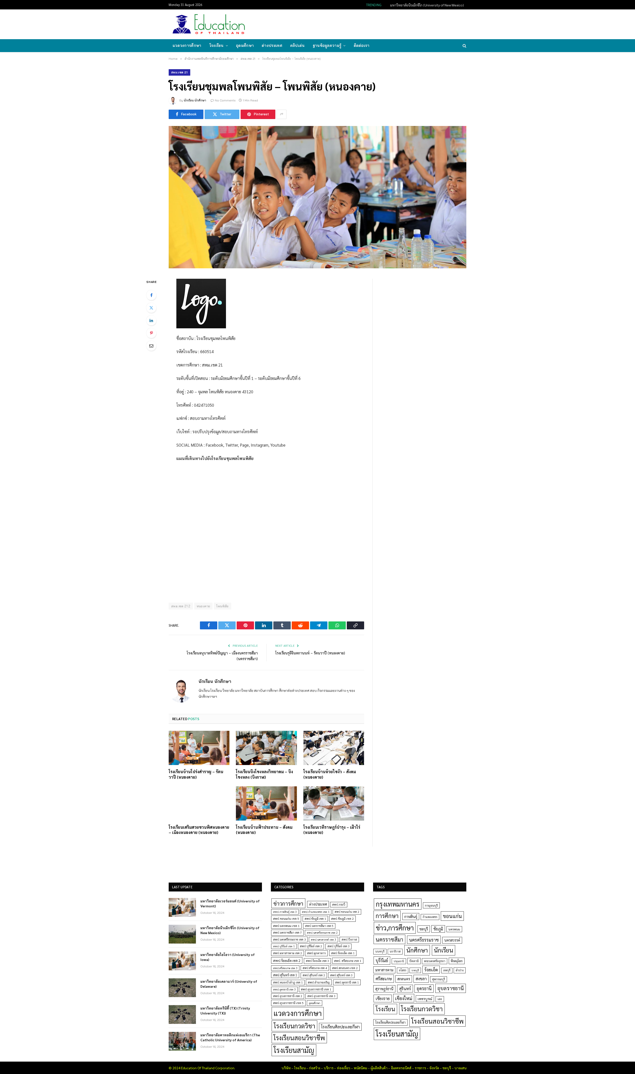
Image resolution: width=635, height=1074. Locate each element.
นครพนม (454, 929)
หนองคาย (203, 606)
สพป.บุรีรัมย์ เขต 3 (338, 946)
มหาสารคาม (384, 969)
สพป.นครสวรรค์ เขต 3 (323, 939)
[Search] (464, 45)
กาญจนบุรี (431, 905)
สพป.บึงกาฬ (349, 939)
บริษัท (286, 1068)
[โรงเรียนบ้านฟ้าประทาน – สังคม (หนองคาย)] (266, 803)
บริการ (328, 1068)
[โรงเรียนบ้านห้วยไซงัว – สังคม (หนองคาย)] (333, 748)
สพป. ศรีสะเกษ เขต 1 (347, 961)
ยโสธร (402, 970)
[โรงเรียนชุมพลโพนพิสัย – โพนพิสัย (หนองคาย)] (317, 197)
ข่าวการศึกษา (288, 903)
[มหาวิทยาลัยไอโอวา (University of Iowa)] (182, 960)
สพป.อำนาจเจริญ (319, 982)
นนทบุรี (379, 951)
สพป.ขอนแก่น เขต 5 (286, 919)
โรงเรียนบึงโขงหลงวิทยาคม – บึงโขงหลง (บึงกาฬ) (264, 774)
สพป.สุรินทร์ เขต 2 (314, 975)
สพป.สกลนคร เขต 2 (345, 968)
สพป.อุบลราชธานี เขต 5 (288, 1003)
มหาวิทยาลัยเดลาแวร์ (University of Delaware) (228, 983)
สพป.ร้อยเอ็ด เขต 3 (317, 961)
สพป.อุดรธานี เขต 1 (347, 982)
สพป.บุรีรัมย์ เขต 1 (284, 946)
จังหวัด (434, 1068)
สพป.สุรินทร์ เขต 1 (285, 975)
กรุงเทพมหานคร (397, 904)
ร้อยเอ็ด (431, 969)
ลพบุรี (446, 970)
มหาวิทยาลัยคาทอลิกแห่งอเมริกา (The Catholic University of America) (230, 1037)
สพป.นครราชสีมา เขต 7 (287, 932)
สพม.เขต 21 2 (180, 606)
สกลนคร (403, 978)
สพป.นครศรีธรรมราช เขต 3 (289, 939)
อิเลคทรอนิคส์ (401, 1068)
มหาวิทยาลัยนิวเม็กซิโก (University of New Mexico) (427, 5)
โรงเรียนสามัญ (294, 1050)
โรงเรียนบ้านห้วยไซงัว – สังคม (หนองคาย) (329, 774)
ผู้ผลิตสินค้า (379, 1068)
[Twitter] (151, 308)
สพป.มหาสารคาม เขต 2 (287, 953)
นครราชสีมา (389, 939)
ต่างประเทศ (272, 45)
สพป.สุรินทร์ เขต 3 (341, 975)
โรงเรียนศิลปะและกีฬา (340, 1026)
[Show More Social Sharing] (281, 114)
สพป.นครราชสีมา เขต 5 (319, 926)
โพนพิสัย (222, 606)
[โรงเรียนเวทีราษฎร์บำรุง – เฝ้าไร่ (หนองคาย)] (333, 803)
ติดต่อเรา (362, 45)
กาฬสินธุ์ (410, 916)
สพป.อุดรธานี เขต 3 (284, 989)
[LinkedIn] (151, 320)
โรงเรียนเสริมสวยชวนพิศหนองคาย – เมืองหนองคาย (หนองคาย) (199, 830)
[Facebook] (151, 295)
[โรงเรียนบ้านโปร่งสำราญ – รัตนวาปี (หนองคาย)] (199, 748)
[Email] (151, 346)
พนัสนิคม (360, 1068)
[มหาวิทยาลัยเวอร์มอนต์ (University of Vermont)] (182, 907)
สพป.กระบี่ (338, 904)
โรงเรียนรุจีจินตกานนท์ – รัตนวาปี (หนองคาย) (310, 652)
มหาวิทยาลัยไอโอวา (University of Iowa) (227, 957)
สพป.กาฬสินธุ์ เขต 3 (285, 911)
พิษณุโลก (457, 961)
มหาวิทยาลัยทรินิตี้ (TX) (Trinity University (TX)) (225, 1010)
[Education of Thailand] (209, 24)
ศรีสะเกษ (384, 978)
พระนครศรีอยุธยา (434, 961)
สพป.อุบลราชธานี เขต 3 (321, 996)
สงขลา (421, 978)
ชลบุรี (423, 928)
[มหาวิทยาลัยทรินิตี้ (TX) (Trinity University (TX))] (182, 1014)
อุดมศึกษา (245, 45)
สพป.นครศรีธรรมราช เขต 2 (322, 932)
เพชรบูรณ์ (425, 998)
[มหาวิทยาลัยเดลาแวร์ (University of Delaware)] (182, 987)
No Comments (225, 100)
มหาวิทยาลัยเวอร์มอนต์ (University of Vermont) (230, 903)
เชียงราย (383, 998)
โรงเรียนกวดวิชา (294, 1026)
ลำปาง (460, 970)
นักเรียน (443, 950)
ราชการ (420, 1068)
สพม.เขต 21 (179, 72)
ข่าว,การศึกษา (395, 927)
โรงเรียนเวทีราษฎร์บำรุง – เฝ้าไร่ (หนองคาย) (331, 830)
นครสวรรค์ (452, 940)
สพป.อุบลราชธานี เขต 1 (316, 989)
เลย (440, 999)
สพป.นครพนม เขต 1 (286, 926)
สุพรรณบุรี (438, 979)
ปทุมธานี (399, 961)
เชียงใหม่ (403, 998)
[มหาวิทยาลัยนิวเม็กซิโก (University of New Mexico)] (182, 934)
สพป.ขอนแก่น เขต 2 (347, 912)
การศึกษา (387, 915)
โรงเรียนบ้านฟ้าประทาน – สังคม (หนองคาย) (264, 830)
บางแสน (460, 1068)
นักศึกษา (417, 950)
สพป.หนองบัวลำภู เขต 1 (288, 982)
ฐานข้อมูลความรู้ (327, 45)
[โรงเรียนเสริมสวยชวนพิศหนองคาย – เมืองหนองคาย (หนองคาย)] (199, 803)
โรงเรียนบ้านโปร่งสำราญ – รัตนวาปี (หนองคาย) (196, 774)
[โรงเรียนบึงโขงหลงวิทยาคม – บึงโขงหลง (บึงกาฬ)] (266, 748)
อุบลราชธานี (450, 988)
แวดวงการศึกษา (187, 45)
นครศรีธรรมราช (424, 940)
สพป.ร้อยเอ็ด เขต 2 (286, 960)
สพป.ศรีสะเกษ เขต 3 (285, 968)
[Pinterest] (151, 333)
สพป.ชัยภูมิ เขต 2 (342, 919)
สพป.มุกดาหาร (316, 953)
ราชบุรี (415, 970)
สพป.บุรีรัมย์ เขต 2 (311, 946)
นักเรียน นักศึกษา (195, 100)
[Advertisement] (375, 24)
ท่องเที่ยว (343, 1068)
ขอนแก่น (452, 916)
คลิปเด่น (297, 45)
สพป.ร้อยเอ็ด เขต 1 (342, 953)
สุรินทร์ (405, 988)
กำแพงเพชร (430, 917)
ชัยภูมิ (438, 928)
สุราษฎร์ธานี (384, 988)
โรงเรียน (216, 45)
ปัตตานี (414, 961)
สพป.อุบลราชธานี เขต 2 (287, 996)
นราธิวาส (395, 951)
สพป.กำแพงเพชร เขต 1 (315, 912)
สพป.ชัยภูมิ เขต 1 (315, 919)
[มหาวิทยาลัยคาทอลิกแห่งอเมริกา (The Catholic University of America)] (182, 1041)
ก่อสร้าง (314, 1068)
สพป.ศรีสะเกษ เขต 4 (315, 968)
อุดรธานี (424, 988)
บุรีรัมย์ (382, 960)
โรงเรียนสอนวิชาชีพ (299, 1038)
